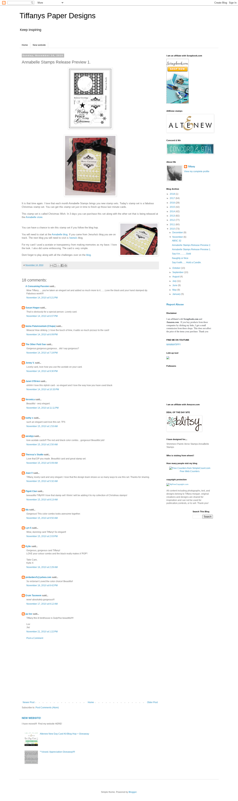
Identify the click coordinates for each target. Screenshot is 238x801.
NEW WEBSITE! (31, 717)
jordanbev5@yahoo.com (38, 577)
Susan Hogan (32, 307)
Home (25, 45)
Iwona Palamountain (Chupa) (40, 326)
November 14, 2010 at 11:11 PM (42, 408)
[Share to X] (58, 265)
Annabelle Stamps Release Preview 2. (191, 245)
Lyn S (28, 528)
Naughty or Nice (180, 258)
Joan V (29, 473)
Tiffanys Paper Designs (58, 16)
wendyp (29, 436)
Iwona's (73, 237)
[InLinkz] (167, 357)
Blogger (132, 792)
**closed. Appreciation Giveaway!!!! (57, 752)
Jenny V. (29, 363)
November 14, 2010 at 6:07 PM (42, 316)
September (178, 272)
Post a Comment (34, 638)
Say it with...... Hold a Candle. (186, 262)
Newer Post (28, 702)
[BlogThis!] (55, 265)
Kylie (28, 546)
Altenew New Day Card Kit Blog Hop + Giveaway (64, 733)
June (175, 285)
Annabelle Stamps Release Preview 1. (191, 249)
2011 (173, 224)
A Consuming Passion (37, 286)
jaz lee (28, 614)
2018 (173, 194)
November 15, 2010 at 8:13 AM (42, 499)
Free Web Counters (190, 471)
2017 (173, 198)
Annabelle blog (59, 234)
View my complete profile (196, 171)
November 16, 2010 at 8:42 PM (42, 585)
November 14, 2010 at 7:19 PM (42, 352)
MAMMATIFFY (173, 344)
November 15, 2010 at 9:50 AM (42, 518)
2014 (173, 211)
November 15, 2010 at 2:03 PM (42, 536)
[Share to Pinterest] (65, 265)
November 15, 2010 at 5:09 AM (42, 463)
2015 (173, 207)
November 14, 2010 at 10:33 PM (42, 389)
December (178, 232)
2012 (173, 220)
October (176, 268)
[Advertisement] (90, 670)
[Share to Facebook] (62, 265)
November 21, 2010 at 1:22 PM (42, 631)
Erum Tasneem (33, 595)
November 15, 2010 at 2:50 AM (42, 444)
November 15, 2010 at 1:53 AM (42, 426)
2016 (173, 202)
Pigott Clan (31, 491)
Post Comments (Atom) (47, 707)
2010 (173, 228)
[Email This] (51, 265)
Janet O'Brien (32, 381)
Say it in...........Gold (181, 253)
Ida (27, 509)
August (176, 276)
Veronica (30, 399)
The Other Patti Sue (35, 344)
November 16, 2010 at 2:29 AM (42, 567)
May (174, 290)
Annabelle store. (34, 217)
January (176, 294)
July (174, 281)
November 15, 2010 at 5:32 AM (42, 481)
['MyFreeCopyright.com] (177, 484)
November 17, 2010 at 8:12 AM (42, 604)
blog (88, 255)
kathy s (29, 418)
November (178, 237)
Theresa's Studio (34, 454)
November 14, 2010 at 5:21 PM (42, 297)
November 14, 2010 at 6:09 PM (42, 334)
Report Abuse (175, 304)
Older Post (152, 702)
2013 (173, 215)
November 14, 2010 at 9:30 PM (42, 371)
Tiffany (191, 166)
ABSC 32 (176, 240)
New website (39, 45)
